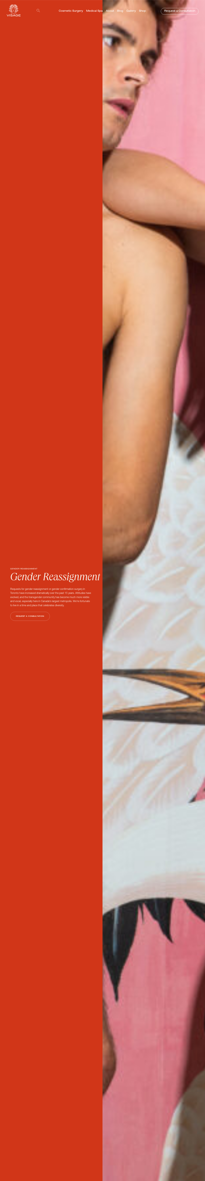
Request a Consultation (179, 11)
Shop (142, 11)
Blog (120, 11)
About (110, 11)
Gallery (131, 11)
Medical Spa (94, 11)
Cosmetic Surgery (71, 11)
